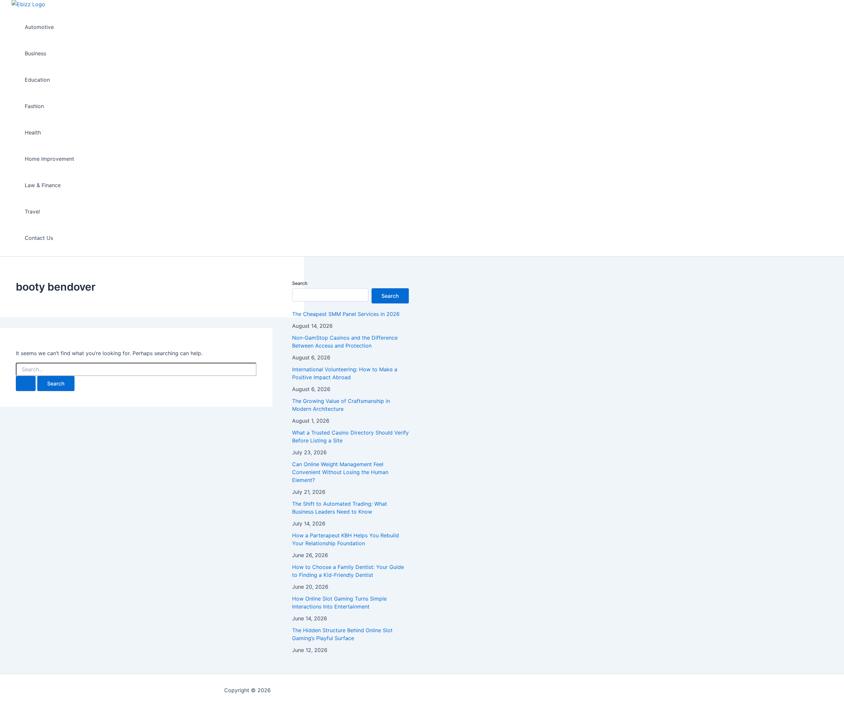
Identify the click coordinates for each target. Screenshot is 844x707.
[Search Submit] (26, 383)
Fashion (34, 106)
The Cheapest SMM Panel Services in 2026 (346, 314)
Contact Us (39, 238)
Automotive (39, 27)
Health (33, 132)
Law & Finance (43, 185)
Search (299, 283)
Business (35, 53)
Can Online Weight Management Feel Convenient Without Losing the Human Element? (340, 472)
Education (37, 79)
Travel (32, 211)
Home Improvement (49, 159)
